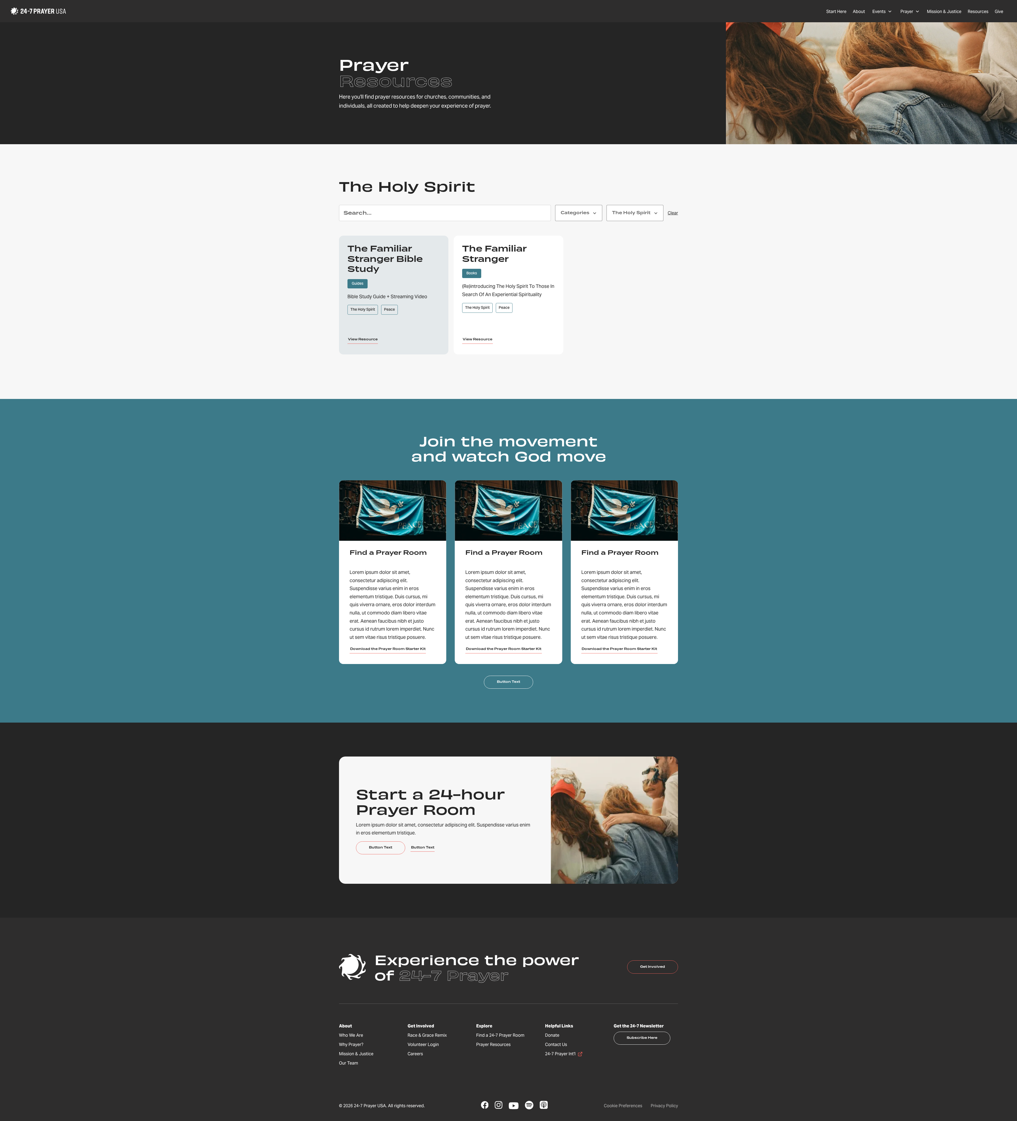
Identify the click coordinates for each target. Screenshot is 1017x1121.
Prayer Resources (493, 1044)
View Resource (363, 339)
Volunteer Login (423, 1044)
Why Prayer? (351, 1044)
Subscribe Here (642, 1037)
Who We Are (351, 1035)
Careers (415, 1054)
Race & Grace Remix (427, 1035)
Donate (552, 1035)
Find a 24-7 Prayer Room (500, 1035)
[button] (882, 11)
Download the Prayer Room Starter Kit (388, 649)
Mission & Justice (944, 11)
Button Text (508, 681)
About (859, 11)
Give (999, 11)
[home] (38, 11)
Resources (978, 11)
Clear (673, 213)
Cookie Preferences (623, 1106)
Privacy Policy (664, 1106)
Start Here (836, 11)
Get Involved (652, 966)
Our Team (348, 1063)
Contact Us (556, 1044)
